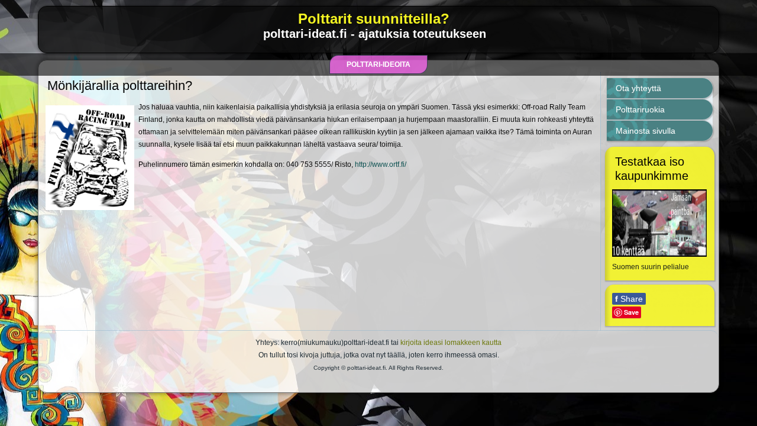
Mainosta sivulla (645, 130)
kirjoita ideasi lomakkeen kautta (451, 342)
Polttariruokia (640, 109)
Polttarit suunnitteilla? (373, 19)
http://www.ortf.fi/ (380, 164)
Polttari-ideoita (378, 64)
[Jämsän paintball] (659, 254)
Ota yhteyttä (638, 88)
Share (629, 299)
